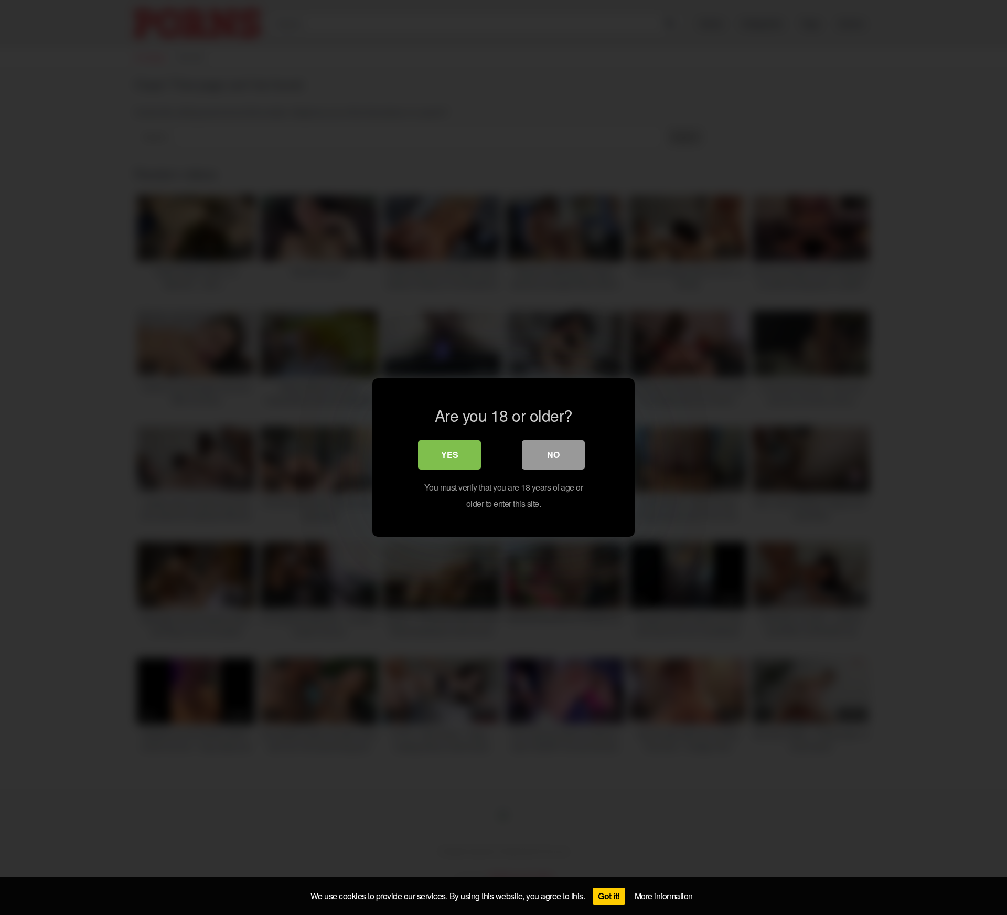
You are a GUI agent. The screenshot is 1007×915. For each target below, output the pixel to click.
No (553, 455)
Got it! (609, 896)
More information (664, 896)
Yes (449, 455)
